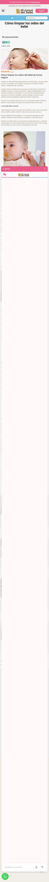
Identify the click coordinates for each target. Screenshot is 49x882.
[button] (3, 10)
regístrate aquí (35, 2)
